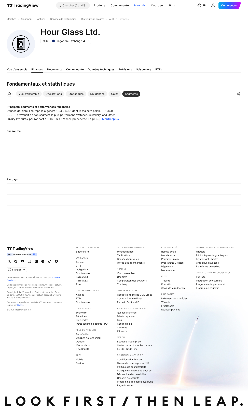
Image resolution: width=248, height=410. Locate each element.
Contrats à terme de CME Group (134, 294)
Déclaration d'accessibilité (131, 374)
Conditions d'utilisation (129, 359)
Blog (119, 320)
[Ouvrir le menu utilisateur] (213, 5)
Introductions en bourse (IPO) (92, 323)
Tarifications (123, 255)
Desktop (80, 363)
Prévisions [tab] (125, 69)
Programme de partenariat (210, 284)
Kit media (122, 331)
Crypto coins (83, 273)
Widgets (200, 251)
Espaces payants (170, 309)
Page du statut (125, 385)
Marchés (140, 5)
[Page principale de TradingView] (23, 5)
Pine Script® (82, 349)
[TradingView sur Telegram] (42, 261)
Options (80, 341)
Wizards (165, 302)
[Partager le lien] (238, 94)
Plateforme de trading (208, 266)
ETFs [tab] (158, 69)
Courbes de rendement (88, 337)
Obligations (82, 269)
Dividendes (82, 320)
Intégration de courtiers (209, 280)
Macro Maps (83, 345)
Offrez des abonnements (131, 262)
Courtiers (157, 5)
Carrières (122, 327)
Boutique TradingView (129, 341)
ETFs (78, 265)
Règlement (167, 266)
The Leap (122, 284)
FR (204, 5)
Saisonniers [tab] (143, 69)
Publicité (200, 276)
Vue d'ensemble (126, 273)
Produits (99, 5)
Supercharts (82, 251)
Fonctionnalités (125, 251)
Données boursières (128, 259)
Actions (80, 262)
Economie (81, 312)
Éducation (166, 284)
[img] (84, 40)
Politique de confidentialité (131, 366)
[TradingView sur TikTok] (49, 261)
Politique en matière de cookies (134, 370)
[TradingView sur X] (9, 261)
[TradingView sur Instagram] (29, 261)
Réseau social (168, 251)
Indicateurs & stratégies (174, 298)
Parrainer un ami (170, 259)
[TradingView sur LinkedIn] (36, 261)
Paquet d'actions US (128, 302)
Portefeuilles (82, 334)
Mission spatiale (125, 316)
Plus (172, 5)
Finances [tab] (37, 69)
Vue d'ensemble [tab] (17, 69)
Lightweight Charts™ (207, 259)
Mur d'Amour (168, 255)
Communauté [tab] (75, 69)
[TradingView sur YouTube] (22, 261)
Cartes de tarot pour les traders (134, 345)
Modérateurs (168, 270)
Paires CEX (82, 276)
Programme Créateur (172, 262)
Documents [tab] (54, 69)
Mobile (79, 359)
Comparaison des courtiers (132, 280)
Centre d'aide (124, 323)
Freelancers (167, 305)
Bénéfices (81, 316)
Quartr (20, 305)
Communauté (120, 5)
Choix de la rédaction (173, 288)
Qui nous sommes (126, 312)
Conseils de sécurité (128, 377)
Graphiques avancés (207, 262)
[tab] (29, 94)
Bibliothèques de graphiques (212, 255)
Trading (165, 280)
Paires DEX (82, 280)
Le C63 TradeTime (127, 349)
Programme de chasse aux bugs (135, 381)
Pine (78, 284)
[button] (107, 5)
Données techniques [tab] (101, 69)
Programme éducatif (207, 288)
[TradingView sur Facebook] (15, 261)
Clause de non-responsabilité (133, 363)
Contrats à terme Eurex (130, 298)
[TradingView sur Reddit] (56, 261)
